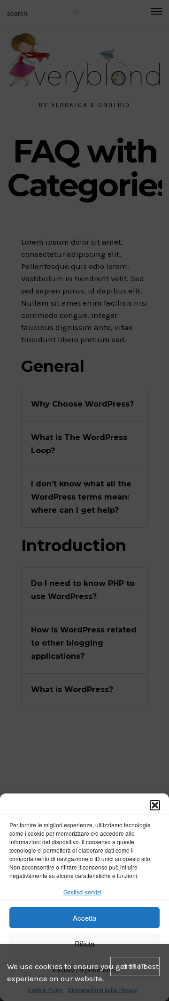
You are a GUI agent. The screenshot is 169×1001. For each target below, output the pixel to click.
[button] (155, 805)
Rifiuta (84, 943)
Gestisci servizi (82, 892)
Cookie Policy (45, 989)
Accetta (84, 918)
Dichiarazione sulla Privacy (102, 989)
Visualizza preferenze (85, 969)
